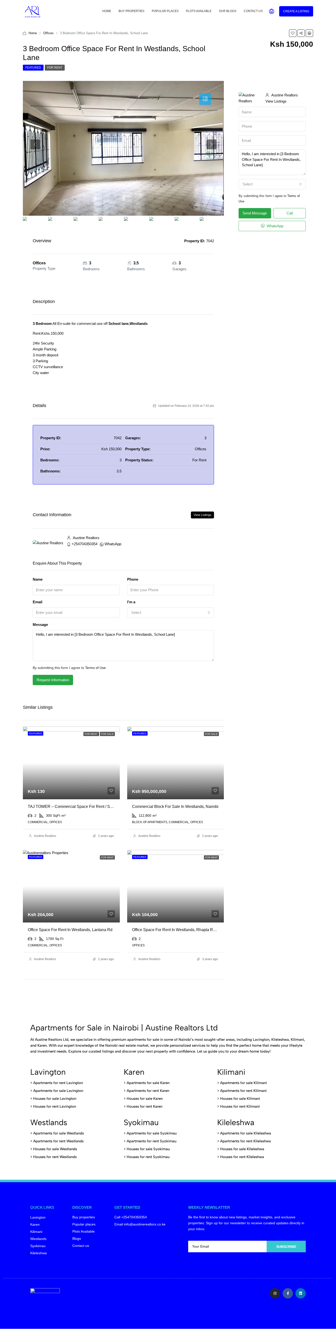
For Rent (54, 67)
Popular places (165, 11)
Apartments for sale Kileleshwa (245, 1133)
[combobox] (170, 612)
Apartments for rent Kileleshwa (245, 1141)
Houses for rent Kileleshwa (242, 1157)
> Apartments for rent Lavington (56, 1083)
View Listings (202, 515)
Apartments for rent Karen (148, 1090)
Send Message (255, 213)
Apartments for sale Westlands (58, 1133)
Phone (132, 579)
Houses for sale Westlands (55, 1149)
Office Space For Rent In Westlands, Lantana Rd (70, 930)
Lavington (48, 1072)
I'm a (131, 602)
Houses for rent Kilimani (240, 1106)
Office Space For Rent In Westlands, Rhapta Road (176, 930)
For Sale (107, 734)
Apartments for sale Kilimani (243, 1083)
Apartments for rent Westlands (58, 1141)
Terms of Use (95, 668)
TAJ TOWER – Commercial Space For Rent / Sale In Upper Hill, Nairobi (90, 806)
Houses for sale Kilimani (240, 1098)
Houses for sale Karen (145, 1098)
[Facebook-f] (288, 1293)
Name (38, 579)
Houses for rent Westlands (55, 1157)
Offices (48, 33)
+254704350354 (84, 544)
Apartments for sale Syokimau (152, 1133)
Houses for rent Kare (143, 1106)
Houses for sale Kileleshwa (242, 1149)
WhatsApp (113, 544)
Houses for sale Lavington (54, 1098)
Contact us (253, 11)
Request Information (53, 680)
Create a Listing (296, 11)
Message (40, 624)
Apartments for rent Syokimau (151, 1141)
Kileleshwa (235, 1122)
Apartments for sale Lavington (57, 1090)
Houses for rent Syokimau (148, 1157)
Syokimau (141, 1122)
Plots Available (199, 11)
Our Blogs (227, 11)
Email (37, 602)
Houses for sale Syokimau (148, 1149)
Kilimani (231, 1072)
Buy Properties (131, 11)
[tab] (205, 99)
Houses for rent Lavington (54, 1106)
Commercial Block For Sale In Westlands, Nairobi (175, 806)
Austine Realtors (45, 836)
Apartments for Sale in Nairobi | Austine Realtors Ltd (124, 1027)
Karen (134, 1072)
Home (106, 11)
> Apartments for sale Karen (146, 1083)
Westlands (48, 1122)
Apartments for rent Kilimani (243, 1090)
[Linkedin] (300, 1293)
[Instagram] (275, 1293)
